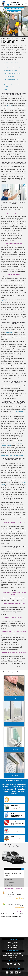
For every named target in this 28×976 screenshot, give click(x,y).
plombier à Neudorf (18, 455)
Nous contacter (17, 953)
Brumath (14, 413)
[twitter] (15, 964)
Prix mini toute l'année (9, 882)
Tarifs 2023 (15, 945)
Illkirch (22, 413)
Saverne (9, 445)
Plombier (10, 942)
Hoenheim (8, 413)
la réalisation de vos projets (10, 70)
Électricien (15, 944)
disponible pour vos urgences (8, 454)
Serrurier (16, 942)
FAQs (5, 89)
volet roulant (9, 105)
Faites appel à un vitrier (9, 76)
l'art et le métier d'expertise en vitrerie (12, 73)
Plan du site (8, 953)
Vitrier (9, 944)
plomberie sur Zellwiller (6, 455)
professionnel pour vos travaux (11, 62)
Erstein (18, 413)
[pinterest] (18, 964)
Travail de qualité (8, 879)
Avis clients (13, 957)
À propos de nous (18, 955)
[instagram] (11, 964)
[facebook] (7, 964)
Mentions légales (7, 955)
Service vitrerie (7, 82)
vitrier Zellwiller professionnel (11, 79)
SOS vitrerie (7, 65)
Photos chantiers (13, 947)
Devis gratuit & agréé (9, 885)
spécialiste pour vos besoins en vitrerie (13, 67)
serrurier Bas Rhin (13, 443)
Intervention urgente (9, 869)
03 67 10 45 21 (16, 5)
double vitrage (9, 332)
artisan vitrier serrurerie (6, 300)
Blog (9, 945)
